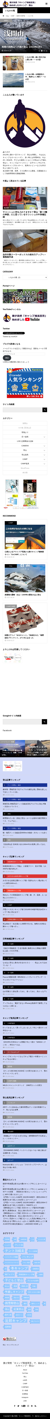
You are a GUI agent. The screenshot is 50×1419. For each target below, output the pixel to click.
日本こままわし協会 (34, 1292)
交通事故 (25, 1394)
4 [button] (46, 51)
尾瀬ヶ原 (24, 1286)
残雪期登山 (12, 1303)
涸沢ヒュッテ (35, 1303)
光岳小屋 (37, 1262)
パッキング (27, 1256)
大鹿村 (41, 1274)
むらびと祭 (41, 1239)
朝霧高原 (26, 1297)
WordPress (25, 468)
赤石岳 (29, 1315)
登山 (25, 450)
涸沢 (25, 1303)
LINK (25, 1401)
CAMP (25, 459)
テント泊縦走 (14, 1250)
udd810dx (24, 1239)
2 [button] (41, 51)
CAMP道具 (25, 464)
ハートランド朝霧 (11, 1257)
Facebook (7, 730)
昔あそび (16, 1297)
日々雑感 (25, 1390)
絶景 (29, 1309)
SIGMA (7, 1239)
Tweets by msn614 (10, 336)
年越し (34, 1286)
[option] (25, 36)
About (25, 1370)
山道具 (25, 1380)
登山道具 (25, 455)
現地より (25, 432)
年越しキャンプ (14, 1291)
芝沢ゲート (19, 1315)
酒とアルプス (35, 1321)
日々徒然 (25, 437)
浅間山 (25, 423)
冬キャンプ (19, 1268)
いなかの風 (10, 11)
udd (15, 1239)
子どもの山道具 (33, 1280)
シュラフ (7, 1245)
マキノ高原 (26, 1262)
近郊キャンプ (16, 1320)
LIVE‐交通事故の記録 (25, 441)
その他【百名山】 (25, 428)
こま (32, 1239)
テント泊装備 (33, 1251)
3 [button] (44, 51)
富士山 (7, 1286)
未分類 (25, 473)
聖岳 (36, 1309)
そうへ (36, 1216)
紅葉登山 (19, 1309)
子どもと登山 (14, 1280)
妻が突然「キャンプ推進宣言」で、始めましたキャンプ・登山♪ (25, 1364)
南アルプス (9, 1274)
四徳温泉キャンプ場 (26, 1274)
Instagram (25, 1397)
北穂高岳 (36, 1269)
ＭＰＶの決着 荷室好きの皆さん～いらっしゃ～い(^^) (24, 1192)
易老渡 (7, 1297)
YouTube (25, 1373)
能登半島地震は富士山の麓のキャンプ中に (19, 1184)
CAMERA (25, 446)
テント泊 (19, 1245)
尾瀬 (15, 1286)
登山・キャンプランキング (11, 1345)
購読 (7, 358)
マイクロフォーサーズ (11, 1262)
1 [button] (39, 51)
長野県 (8, 1327)
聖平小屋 (8, 1315)
